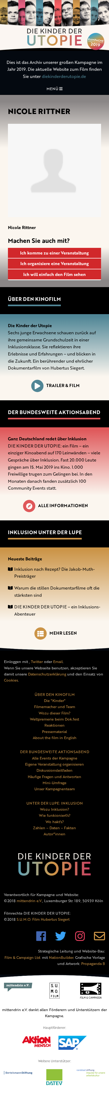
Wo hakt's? (55, 821)
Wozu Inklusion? (54, 809)
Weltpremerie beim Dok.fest (54, 719)
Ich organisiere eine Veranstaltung (54, 263)
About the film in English (54, 737)
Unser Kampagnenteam (54, 789)
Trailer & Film (63, 385)
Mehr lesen (63, 633)
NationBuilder (61, 957)
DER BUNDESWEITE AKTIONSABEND (54, 751)
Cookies (11, 680)
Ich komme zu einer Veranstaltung (54, 253)
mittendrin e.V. (29, 900)
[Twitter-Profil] (60, 939)
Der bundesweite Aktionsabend (54, 412)
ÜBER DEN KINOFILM (55, 694)
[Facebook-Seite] (41, 939)
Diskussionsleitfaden (54, 770)
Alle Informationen (63, 505)
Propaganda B (93, 963)
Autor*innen (54, 834)
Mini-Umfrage (54, 782)
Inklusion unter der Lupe (45, 532)
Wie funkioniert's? (54, 815)
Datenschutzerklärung (47, 674)
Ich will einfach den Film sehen (54, 274)
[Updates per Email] (99, 939)
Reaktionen (54, 725)
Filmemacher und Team (54, 706)
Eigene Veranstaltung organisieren (54, 764)
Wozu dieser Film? (54, 713)
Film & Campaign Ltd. (22, 957)
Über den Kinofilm (34, 299)
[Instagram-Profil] (80, 939)
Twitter (37, 661)
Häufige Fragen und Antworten (54, 776)
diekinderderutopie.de (64, 76)
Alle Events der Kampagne (54, 758)
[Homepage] (54, 25)
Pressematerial (54, 731)
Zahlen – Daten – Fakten (54, 828)
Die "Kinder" (54, 700)
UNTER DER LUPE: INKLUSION (54, 803)
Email (58, 661)
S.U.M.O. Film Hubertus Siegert (43, 919)
